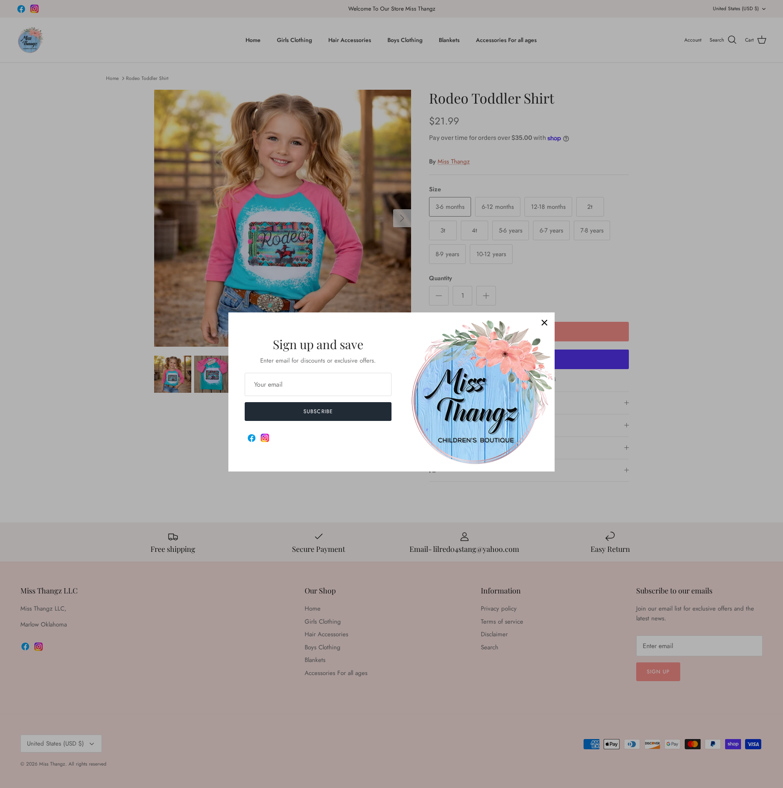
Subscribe (317, 411)
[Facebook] (252, 438)
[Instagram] (265, 438)
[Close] (544, 323)
